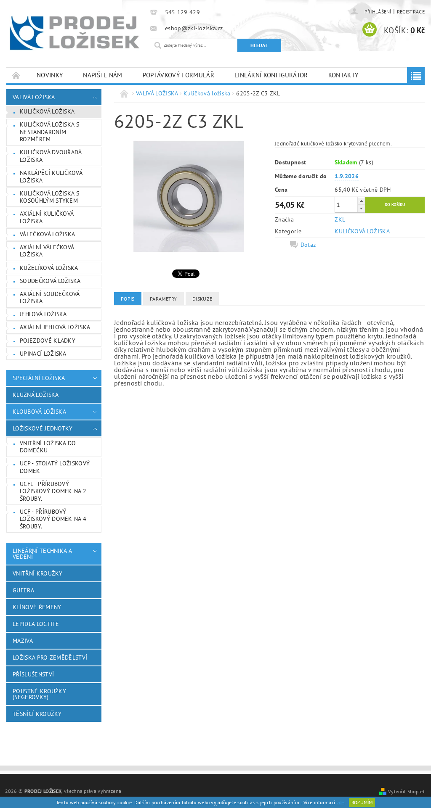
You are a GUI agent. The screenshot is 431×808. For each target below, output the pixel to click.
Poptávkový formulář (178, 75)
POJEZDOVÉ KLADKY (47, 340)
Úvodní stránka (16, 75)
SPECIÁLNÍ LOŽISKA (39, 378)
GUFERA (23, 590)
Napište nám (102, 75)
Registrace (411, 11)
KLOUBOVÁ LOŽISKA (39, 411)
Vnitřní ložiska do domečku (48, 446)
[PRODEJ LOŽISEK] (74, 33)
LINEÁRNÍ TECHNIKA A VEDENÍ (42, 553)
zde (340, 802)
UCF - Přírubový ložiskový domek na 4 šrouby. (53, 519)
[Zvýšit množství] (361, 201)
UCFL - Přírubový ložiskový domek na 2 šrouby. (53, 491)
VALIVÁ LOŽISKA (34, 97)
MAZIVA (23, 640)
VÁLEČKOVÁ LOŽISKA (47, 234)
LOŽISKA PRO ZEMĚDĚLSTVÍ (50, 657)
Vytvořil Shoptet (406, 791)
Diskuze (202, 299)
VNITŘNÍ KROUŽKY (38, 573)
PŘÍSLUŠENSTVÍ (33, 674)
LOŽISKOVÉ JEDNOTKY (43, 428)
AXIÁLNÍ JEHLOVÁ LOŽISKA (55, 327)
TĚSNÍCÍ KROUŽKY (37, 714)
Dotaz (308, 244)
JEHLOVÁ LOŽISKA (43, 314)
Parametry (163, 299)
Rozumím (361, 802)
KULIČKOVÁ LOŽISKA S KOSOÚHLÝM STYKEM (49, 197)
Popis (128, 299)
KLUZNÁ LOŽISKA (36, 395)
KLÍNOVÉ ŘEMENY (37, 607)
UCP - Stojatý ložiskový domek (55, 467)
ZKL (340, 219)
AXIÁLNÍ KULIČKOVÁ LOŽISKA (47, 217)
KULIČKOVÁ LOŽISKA (362, 231)
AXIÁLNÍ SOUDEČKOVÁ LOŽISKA (50, 297)
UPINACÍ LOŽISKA (43, 353)
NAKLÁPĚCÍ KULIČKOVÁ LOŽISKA (51, 176)
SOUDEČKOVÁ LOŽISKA (50, 281)
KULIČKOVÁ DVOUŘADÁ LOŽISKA (51, 156)
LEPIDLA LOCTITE (36, 624)
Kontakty (343, 75)
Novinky (50, 75)
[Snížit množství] (361, 208)
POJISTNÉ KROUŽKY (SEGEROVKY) (39, 694)
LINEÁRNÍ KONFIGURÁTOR (271, 75)
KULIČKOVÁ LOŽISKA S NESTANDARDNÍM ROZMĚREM (49, 132)
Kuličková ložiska (47, 111)
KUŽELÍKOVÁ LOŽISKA (49, 268)
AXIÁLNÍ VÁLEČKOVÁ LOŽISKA (47, 251)
